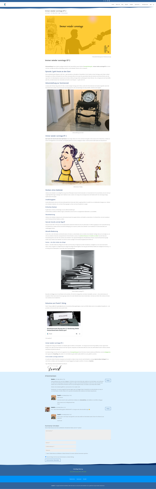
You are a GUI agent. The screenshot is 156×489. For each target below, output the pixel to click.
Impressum (137, 4)
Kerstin (53, 379)
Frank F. (48, 13)
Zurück (71, 471)
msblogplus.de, (107, 352)
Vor (81, 471)
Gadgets (131, 4)
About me (118, 4)
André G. (53, 407)
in (97, 235)
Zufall (84, 471)
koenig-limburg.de (88, 66)
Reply (108, 380)
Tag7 (151, 4)
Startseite (76, 471)
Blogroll (126, 4)
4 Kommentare (64, 13)
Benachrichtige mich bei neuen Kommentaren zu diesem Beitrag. (60, 457)
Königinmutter (145, 4)
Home (113, 4)
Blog (122, 4)
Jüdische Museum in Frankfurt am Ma (88, 235)
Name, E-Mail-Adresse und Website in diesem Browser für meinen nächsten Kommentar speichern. (67, 453)
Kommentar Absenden (52, 460)
